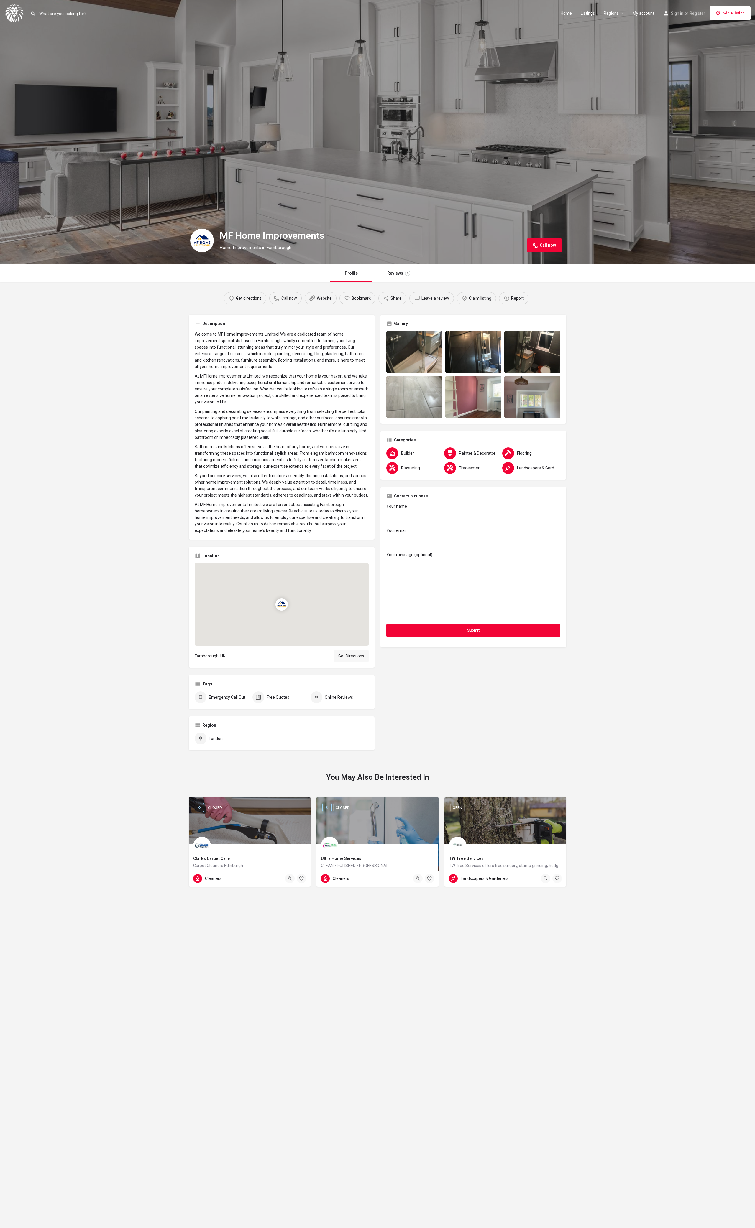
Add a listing (733, 13)
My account (643, 13)
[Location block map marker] (281, 604)
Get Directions (351, 656)
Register (697, 13)
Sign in (677, 13)
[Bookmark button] (301, 878)
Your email (396, 530)
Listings (588, 13)
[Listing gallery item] (414, 352)
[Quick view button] (290, 878)
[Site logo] (15, 12)
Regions (611, 13)
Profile (351, 273)
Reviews (397, 273)
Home (566, 13)
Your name (396, 506)
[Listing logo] (202, 240)
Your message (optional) (409, 554)
